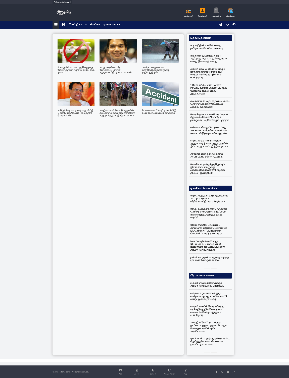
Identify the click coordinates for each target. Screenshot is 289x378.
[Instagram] (222, 372)
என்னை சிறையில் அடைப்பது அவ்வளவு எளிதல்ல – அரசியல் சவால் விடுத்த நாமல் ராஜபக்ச (208, 130)
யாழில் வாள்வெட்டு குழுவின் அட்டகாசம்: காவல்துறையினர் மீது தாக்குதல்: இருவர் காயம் (117, 113)
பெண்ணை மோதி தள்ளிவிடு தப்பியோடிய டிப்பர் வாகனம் (159, 112)
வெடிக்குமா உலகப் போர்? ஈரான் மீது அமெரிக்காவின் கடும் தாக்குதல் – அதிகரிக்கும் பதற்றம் (209, 117)
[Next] (214, 180)
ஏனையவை (112, 24)
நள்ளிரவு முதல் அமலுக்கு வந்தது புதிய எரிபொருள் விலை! (209, 259)
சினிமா (95, 24)
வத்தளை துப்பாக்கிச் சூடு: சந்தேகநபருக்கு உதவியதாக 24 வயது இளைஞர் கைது (208, 59)
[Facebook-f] (216, 372)
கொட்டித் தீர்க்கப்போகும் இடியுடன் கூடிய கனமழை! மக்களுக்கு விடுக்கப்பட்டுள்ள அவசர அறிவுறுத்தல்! (207, 245)
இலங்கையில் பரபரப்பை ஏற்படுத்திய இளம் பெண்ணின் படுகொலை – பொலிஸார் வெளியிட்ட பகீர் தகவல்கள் (208, 229)
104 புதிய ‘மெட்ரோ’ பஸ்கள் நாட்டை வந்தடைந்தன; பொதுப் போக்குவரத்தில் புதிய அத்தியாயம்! (208, 89)
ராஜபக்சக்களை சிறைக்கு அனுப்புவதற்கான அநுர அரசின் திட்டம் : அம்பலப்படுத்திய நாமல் (209, 144)
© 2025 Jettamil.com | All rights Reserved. (71, 372)
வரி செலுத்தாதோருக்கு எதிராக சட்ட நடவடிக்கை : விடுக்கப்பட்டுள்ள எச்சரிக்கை (209, 199)
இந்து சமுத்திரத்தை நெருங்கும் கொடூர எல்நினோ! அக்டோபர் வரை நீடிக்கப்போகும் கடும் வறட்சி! (208, 213)
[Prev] (207, 180)
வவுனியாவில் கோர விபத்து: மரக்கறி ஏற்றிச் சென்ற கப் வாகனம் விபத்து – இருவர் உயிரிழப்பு (207, 73)
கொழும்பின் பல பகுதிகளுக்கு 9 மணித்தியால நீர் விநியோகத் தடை (76, 70)
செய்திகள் (76, 24)
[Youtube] (228, 372)
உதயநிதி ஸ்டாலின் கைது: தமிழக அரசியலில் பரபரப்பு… (207, 47)
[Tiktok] (233, 372)
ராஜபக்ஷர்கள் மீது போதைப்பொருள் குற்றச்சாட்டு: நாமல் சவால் (116, 70)
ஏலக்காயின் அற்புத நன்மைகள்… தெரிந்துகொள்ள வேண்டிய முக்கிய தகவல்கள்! (210, 104)
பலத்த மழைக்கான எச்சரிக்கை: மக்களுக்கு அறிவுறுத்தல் (155, 70)
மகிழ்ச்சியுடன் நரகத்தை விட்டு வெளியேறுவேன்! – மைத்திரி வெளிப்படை (75, 113)
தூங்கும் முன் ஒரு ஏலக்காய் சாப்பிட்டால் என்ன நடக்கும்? (206, 155)
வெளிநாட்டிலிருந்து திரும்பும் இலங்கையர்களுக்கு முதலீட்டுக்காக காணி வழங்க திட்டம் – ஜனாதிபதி (207, 169)
